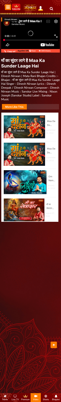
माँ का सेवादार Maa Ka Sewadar (51, 206)
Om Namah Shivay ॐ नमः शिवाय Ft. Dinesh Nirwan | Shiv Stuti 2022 (52, 178)
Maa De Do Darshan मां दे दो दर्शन (51, 123)
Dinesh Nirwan (11, 19)
